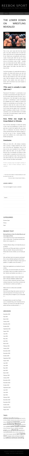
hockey (4, 428)
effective (4, 422)
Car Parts (5, 420)
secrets (14, 434)
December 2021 (6, 324)
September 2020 (6, 358)
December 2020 (6, 350)
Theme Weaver (19, 453)
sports (22, 434)
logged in (11, 186)
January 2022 (6, 321)
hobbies (23, 426)
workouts (14, 438)
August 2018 (6, 409)
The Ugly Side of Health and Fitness (17, 178)
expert (21, 422)
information (8, 428)
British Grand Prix (22, 418)
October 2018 (6, 404)
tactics (13, 436)
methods (16, 428)
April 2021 (5, 341)
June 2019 (5, 392)
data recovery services (21, 420)
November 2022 (6, 314)
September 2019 (6, 387)
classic (8, 420)
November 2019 (6, 382)
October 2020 (6, 355)
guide (12, 426)
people (5, 430)
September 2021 (6, 328)
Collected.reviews (14, 420)
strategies (9, 436)
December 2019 (6, 380)
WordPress (20, 451)
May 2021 (5, 338)
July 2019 (5, 390)
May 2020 (5, 368)
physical (14, 430)
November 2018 (6, 402)
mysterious (21, 428)
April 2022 (5, 316)
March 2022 (5, 319)
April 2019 (5, 394)
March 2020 (5, 372)
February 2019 (6, 397)
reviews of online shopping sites (18, 432)
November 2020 (6, 353)
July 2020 (5, 363)
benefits (11, 418)
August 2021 (6, 331)
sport (18, 434)
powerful (21, 430)
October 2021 (6, 326)
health (17, 426)
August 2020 (6, 360)
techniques (21, 436)
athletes (6, 418)
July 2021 (5, 333)
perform (9, 430)
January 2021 (6, 348)
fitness (18, 424)
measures (12, 428)
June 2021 (5, 336)
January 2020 (6, 377)
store (5, 436)
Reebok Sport (14, 5)
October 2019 (6, 385)
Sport (4, 225)
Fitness (5, 222)
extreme (10, 424)
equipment (10, 422)
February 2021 (6, 346)
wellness (8, 438)
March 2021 (5, 343)
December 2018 (6, 399)
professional (9, 432)
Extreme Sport (11, 162)
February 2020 (6, 375)
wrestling (22, 162)
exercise (16, 422)
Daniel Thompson (17, 164)
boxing (16, 418)
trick (4, 438)
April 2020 (5, 370)
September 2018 (6, 407)
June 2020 (5, 365)
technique (17, 436)
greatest (8, 426)
